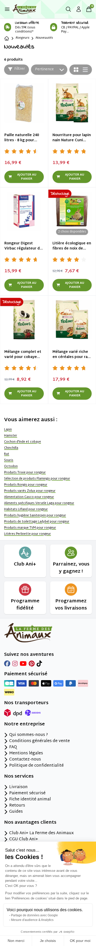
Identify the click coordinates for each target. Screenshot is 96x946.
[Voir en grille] (76, 69)
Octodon (11, 466)
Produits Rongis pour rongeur (25, 485)
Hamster (10, 436)
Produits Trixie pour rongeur (25, 473)
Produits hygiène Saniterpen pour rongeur (35, 516)
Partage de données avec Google (34, 915)
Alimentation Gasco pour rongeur (29, 497)
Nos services (19, 776)
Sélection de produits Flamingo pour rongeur (37, 479)
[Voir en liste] (85, 70)
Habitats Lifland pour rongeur (26, 509)
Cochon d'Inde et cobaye (22, 442)
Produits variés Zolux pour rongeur (30, 491)
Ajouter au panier (26, 177)
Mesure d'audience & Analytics (32, 920)
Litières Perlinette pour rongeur (27, 534)
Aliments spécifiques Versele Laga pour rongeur (39, 503)
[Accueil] (6, 38)
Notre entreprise (24, 724)
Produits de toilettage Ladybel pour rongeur (36, 522)
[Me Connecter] (79, 9)
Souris (8, 460)
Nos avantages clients (30, 822)
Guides (16, 812)
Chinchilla (11, 448)
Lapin (8, 430)
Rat (6, 454)
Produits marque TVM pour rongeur (30, 528)
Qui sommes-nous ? (28, 735)
